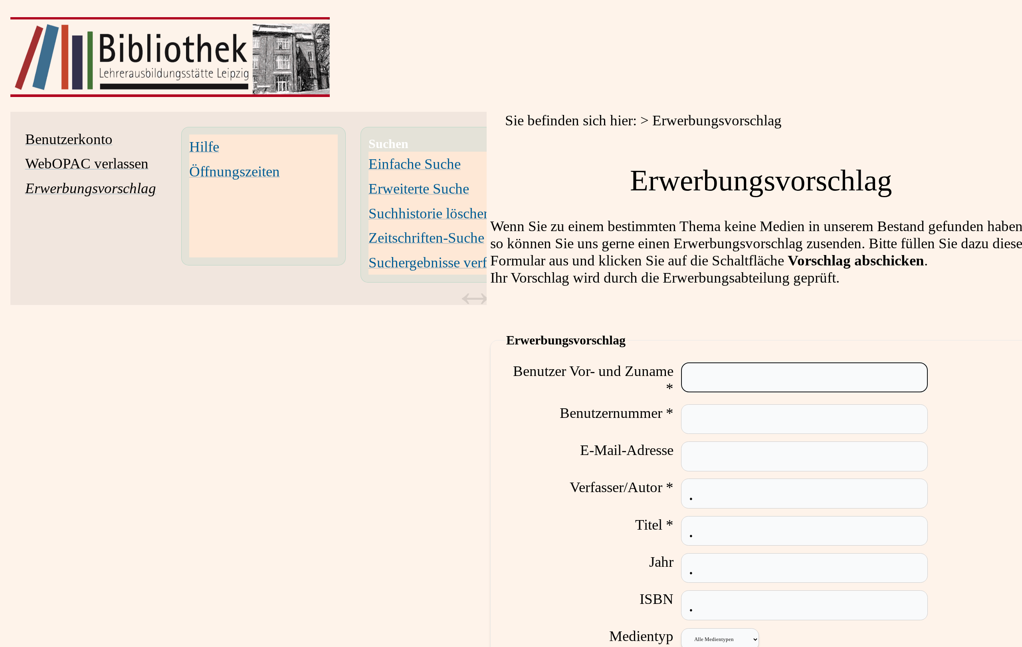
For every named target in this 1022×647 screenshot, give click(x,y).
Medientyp (641, 636)
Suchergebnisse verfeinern (446, 262)
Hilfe (204, 147)
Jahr (661, 562)
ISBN (656, 599)
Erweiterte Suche (418, 188)
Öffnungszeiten (234, 171)
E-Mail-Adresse (626, 450)
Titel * (654, 524)
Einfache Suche (414, 164)
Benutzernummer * (616, 413)
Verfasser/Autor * (621, 487)
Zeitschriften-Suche (426, 238)
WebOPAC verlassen (87, 163)
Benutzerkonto (69, 139)
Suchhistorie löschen (429, 213)
